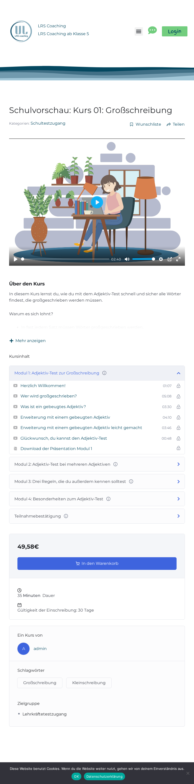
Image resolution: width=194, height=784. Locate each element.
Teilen (179, 124)
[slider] (65, 259)
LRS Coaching (52, 26)
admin (40, 648)
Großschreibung (39, 682)
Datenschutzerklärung (104, 776)
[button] (139, 31)
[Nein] (187, 773)
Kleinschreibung (89, 682)
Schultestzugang (48, 123)
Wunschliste (148, 124)
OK (76, 776)
